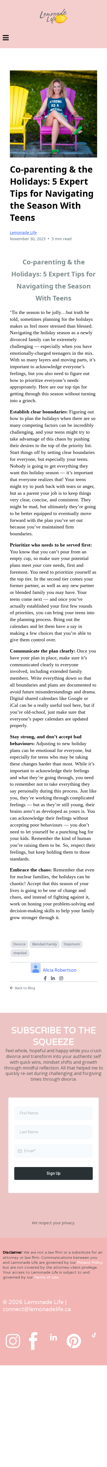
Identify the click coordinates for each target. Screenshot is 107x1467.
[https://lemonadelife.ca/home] (53, 16)
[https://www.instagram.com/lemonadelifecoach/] (12, 1341)
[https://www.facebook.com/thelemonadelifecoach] (33, 1341)
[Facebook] (45, 978)
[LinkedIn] (53, 978)
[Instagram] (61, 978)
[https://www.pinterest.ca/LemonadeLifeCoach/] (73, 1341)
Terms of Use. (46, 1277)
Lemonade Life (23, 232)
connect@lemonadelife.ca (37, 1309)
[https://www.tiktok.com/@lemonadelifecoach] (94, 1335)
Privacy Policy (90, 1262)
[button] (6, 38)
